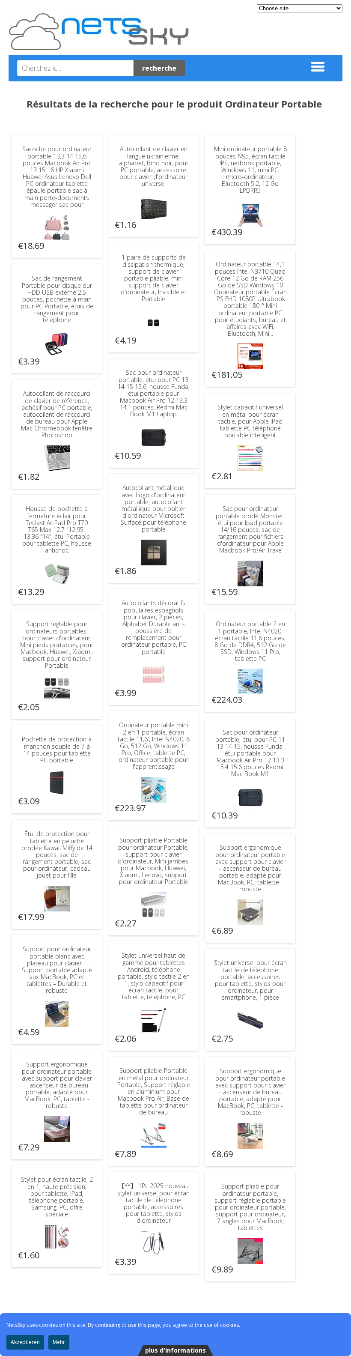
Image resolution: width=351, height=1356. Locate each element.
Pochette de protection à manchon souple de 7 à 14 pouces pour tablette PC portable (57, 749)
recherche (159, 68)
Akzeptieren (25, 1342)
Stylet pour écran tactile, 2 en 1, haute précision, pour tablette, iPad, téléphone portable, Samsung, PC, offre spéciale (57, 1196)
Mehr (59, 1342)
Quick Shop (56, 227)
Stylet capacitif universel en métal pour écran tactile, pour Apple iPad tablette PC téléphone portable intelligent (250, 421)
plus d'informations (175, 1350)
